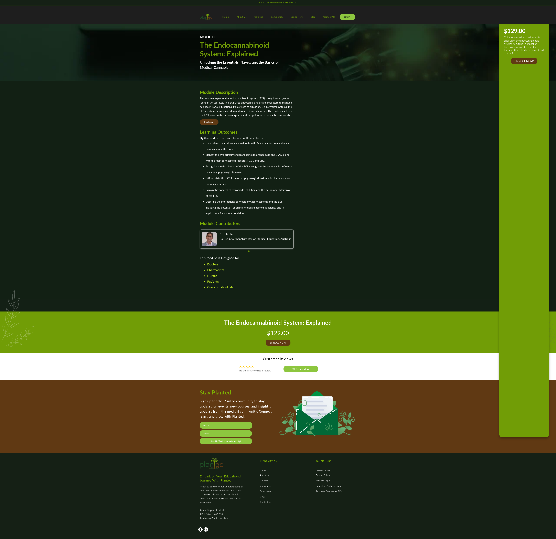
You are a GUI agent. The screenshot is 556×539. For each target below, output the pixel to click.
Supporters (265, 491)
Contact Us (265, 502)
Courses (264, 480)
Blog (262, 496)
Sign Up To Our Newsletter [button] (223, 441)
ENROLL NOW (524, 61)
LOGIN (347, 17)
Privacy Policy (323, 469)
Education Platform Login (328, 486)
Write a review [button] (300, 369)
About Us (264, 475)
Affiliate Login (323, 480)
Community (265, 486)
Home (263, 469)
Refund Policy (323, 475)
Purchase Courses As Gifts (329, 491)
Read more (209, 122)
